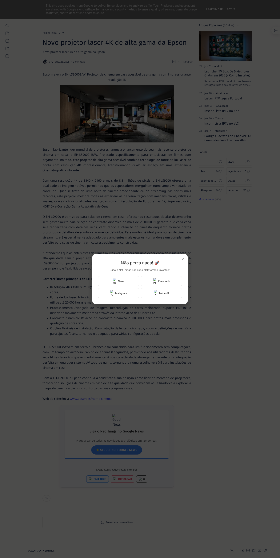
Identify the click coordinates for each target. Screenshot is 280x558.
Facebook (164, 281)
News (121, 281)
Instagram (121, 293)
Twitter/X (164, 293)
